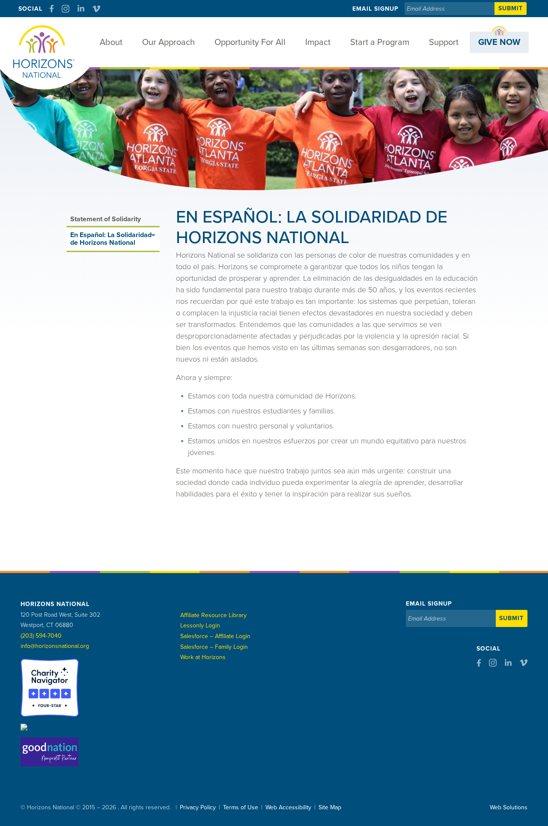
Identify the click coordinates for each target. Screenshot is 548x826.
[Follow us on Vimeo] (96, 8)
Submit (510, 8)
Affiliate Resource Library (213, 615)
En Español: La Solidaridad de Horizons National (111, 239)
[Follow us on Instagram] (65, 8)
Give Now (499, 42)
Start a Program (379, 42)
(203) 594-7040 (41, 635)
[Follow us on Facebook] (51, 8)
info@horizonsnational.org (55, 646)
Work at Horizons (203, 657)
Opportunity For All (250, 42)
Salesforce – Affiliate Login (215, 636)
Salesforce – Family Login (214, 647)
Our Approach (168, 42)
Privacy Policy (198, 807)
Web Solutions (508, 807)
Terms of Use (240, 807)
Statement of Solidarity (105, 219)
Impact (318, 42)
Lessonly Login (200, 625)
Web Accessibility (288, 807)
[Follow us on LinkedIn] (81, 8)
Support (444, 42)
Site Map (330, 807)
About (111, 42)
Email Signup (375, 8)
